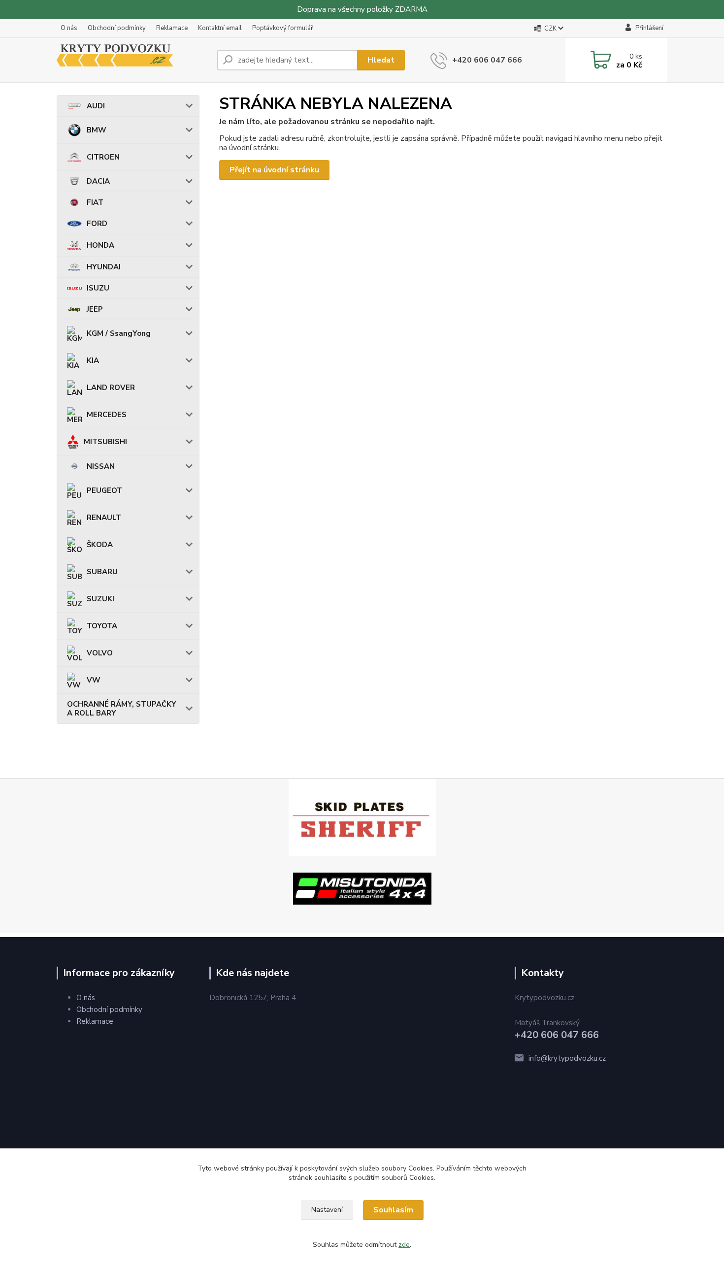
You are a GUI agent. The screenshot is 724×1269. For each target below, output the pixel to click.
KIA (93, 360)
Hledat (381, 60)
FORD (97, 223)
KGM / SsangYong (119, 333)
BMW (96, 130)
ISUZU (98, 288)
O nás (69, 28)
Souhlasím (393, 1209)
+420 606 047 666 (487, 60)
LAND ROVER (111, 387)
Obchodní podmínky (117, 28)
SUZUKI (100, 599)
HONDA (100, 245)
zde (404, 1244)
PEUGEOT (104, 490)
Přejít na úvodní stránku (274, 169)
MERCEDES (107, 415)
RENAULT (104, 517)
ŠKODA (100, 545)
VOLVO (100, 653)
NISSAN (101, 466)
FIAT (95, 202)
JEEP (95, 309)
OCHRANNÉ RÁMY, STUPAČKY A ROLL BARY (121, 708)
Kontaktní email (220, 28)
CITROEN (103, 157)
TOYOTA (102, 626)
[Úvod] (133, 60)
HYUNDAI (104, 267)
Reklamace (172, 28)
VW (93, 680)
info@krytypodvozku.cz (567, 1058)
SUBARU (102, 572)
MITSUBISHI (105, 442)
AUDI (96, 106)
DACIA (98, 181)
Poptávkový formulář (282, 28)
